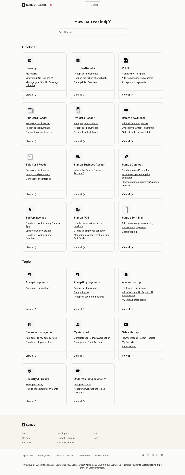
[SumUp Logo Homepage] (29, 5)
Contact (26, 438)
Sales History (129, 346)
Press (95, 438)
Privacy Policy (44, 455)
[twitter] (148, 455)
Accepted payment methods (89, 296)
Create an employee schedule (90, 230)
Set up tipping (129, 231)
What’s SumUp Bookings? (39, 78)
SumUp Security (34, 384)
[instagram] (152, 455)
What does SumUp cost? (135, 123)
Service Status (102, 455)
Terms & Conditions (64, 455)
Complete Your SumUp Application (92, 337)
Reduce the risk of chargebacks (91, 78)
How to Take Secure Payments (42, 388)
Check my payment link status (138, 127)
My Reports (128, 342)
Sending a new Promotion (135, 170)
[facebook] (143, 455)
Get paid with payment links (136, 132)
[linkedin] (162, 455)
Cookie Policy (84, 455)
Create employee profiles (39, 342)
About (25, 433)
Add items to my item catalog (137, 78)
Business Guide (65, 442)
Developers (63, 433)
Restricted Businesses (134, 288)
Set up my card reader (38, 123)
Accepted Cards (82, 384)
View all (30, 94)
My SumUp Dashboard (134, 299)
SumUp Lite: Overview (85, 82)
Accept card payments (86, 73)
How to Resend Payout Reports (138, 337)
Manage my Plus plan (133, 73)
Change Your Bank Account (88, 342)
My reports (31, 73)
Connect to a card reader (39, 132)
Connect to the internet (86, 132)
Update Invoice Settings (38, 230)
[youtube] (157, 455)
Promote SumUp (66, 438)
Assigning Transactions (38, 288)
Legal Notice (28, 455)
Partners (26, 442)
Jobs (94, 433)
